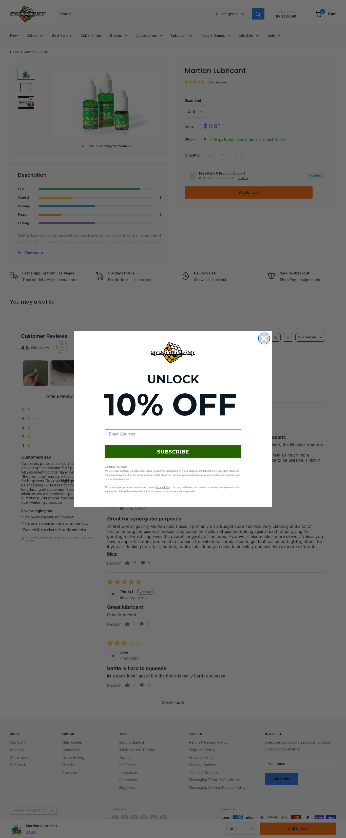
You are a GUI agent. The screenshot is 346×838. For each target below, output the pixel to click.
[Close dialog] (264, 338)
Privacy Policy (163, 487)
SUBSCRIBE (173, 452)
